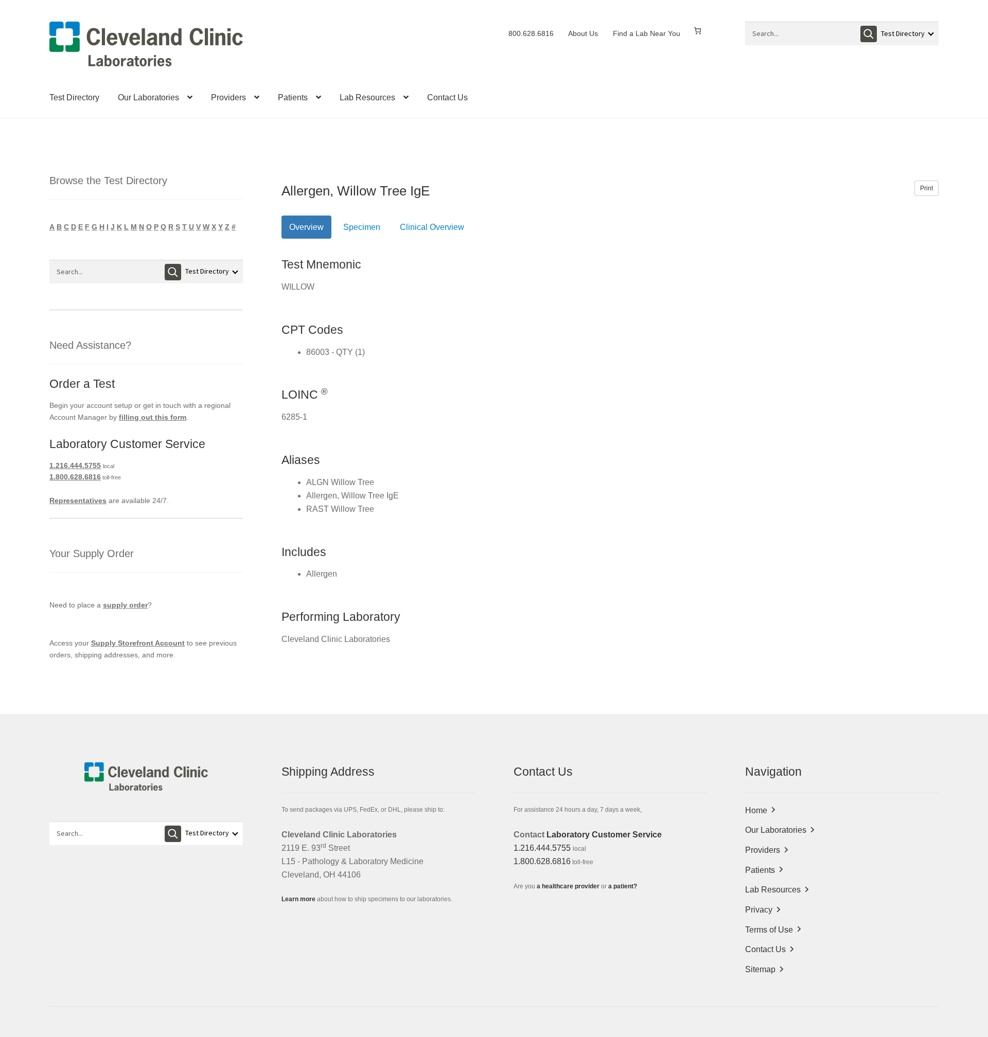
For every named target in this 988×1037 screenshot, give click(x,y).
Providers (228, 97)
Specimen (361, 227)
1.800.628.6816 (75, 477)
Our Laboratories (148, 97)
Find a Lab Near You (646, 33)
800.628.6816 (531, 33)
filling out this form (152, 417)
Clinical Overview (432, 227)
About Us (583, 33)
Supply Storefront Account (138, 643)
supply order (125, 605)
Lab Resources (367, 97)
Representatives (78, 500)
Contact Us (447, 97)
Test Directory (74, 97)
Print (926, 188)
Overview (306, 227)
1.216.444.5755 (75, 465)
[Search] (868, 34)
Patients (293, 97)
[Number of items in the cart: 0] (698, 31)
